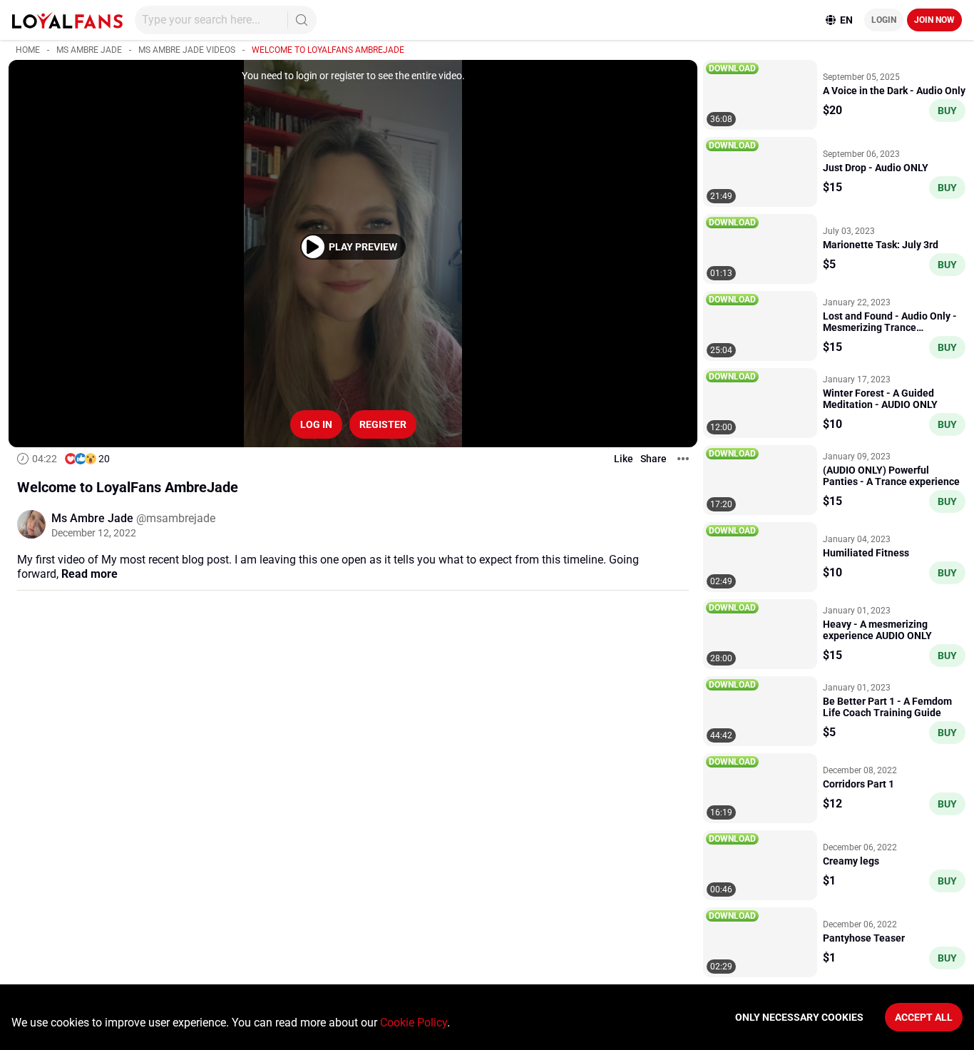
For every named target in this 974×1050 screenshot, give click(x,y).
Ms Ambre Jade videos (186, 50)
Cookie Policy (413, 1022)
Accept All (924, 1017)
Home (28, 50)
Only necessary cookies (799, 1017)
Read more (89, 574)
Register (382, 424)
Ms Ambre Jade (89, 50)
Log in (316, 424)
